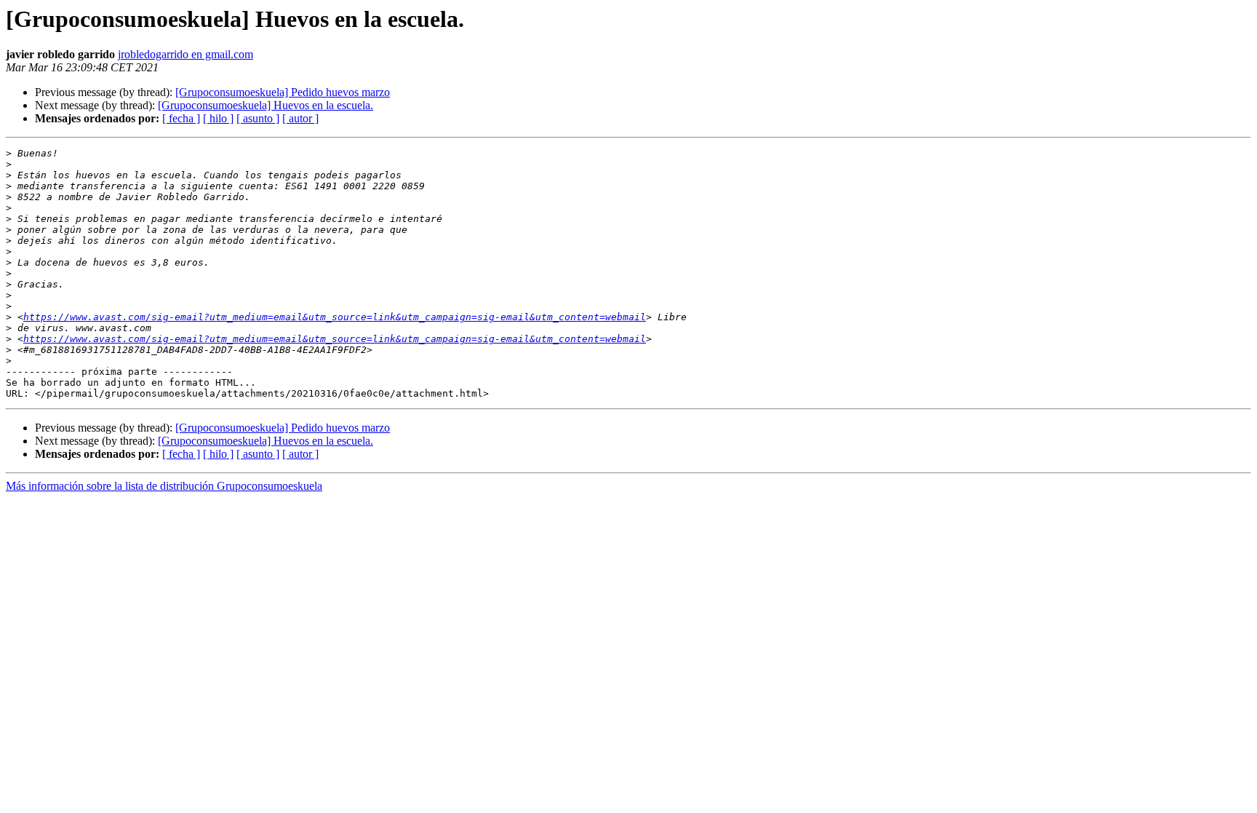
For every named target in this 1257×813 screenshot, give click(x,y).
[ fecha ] (181, 118)
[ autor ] (300, 118)
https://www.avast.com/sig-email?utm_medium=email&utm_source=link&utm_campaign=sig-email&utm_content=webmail (334, 317)
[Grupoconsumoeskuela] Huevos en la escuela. (265, 105)
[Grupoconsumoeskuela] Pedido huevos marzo (282, 92)
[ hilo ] (218, 118)
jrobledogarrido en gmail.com (185, 54)
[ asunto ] (257, 118)
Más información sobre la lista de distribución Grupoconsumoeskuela (164, 486)
